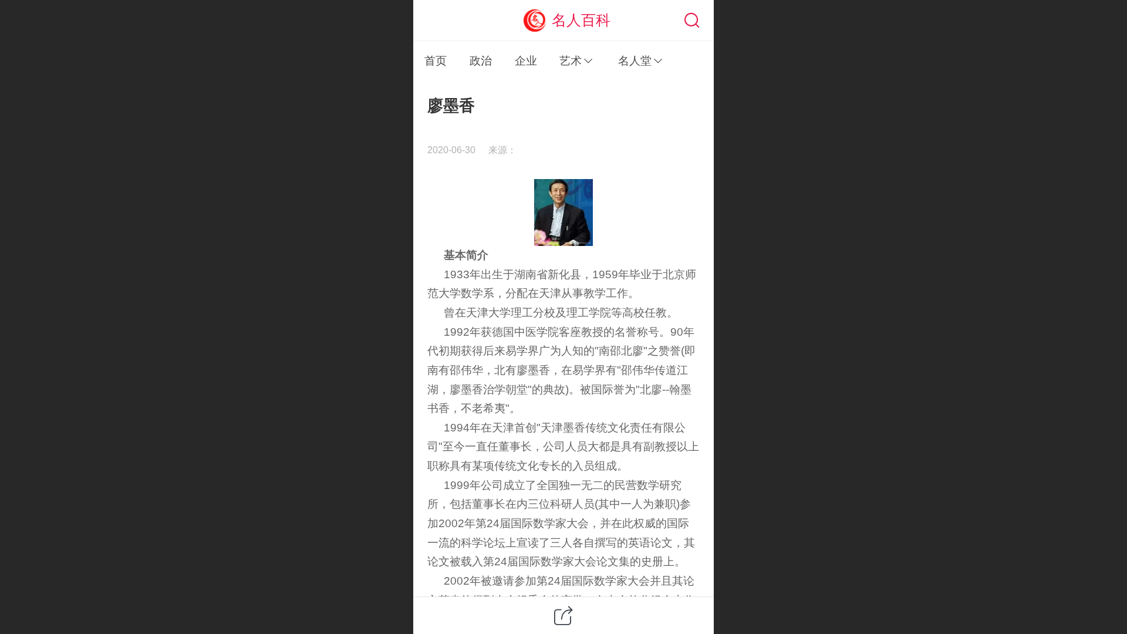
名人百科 (581, 20)
